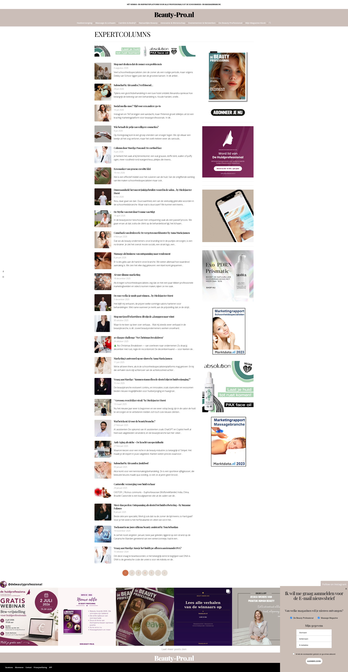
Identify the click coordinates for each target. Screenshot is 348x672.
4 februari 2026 (120, 237)
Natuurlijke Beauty (148, 22)
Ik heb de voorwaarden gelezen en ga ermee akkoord (315, 654)
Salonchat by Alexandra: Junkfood (131, 463)
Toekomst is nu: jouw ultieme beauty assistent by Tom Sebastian (146, 527)
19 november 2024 (122, 531)
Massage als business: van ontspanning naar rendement (142, 253)
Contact (29, 667)
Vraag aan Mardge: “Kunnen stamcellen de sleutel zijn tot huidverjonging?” (152, 379)
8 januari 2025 (120, 512)
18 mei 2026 (119, 173)
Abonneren (19, 667)
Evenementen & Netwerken (201, 22)
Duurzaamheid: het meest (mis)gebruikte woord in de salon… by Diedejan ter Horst (153, 191)
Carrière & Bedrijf (127, 22)
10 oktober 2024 (121, 552)
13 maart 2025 (120, 404)
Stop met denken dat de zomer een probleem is (138, 64)
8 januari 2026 (120, 258)
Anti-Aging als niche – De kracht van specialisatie (139, 442)
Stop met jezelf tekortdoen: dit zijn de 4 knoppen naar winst (144, 316)
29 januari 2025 (120, 488)
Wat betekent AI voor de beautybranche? (134, 421)
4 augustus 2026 (121, 68)
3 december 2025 (121, 299)
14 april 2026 (119, 216)
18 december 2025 (122, 278)
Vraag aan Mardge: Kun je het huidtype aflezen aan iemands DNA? (147, 548)
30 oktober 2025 (121, 320)
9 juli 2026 (118, 131)
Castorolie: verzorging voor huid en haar (134, 484)
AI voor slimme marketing (127, 274)
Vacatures (9, 667)
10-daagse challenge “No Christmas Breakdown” (139, 337)
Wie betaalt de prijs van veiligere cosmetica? (136, 127)
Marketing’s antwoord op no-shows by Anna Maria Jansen (143, 358)
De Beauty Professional (230, 22)
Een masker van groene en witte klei (132, 169)
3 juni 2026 (118, 152)
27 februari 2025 (121, 425)
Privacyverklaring (40, 667)
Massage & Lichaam (105, 22)
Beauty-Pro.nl (174, 14)
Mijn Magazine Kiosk (256, 22)
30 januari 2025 (120, 467)
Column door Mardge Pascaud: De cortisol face (138, 148)
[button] (29, 617)
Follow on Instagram (334, 584)
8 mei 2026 (119, 197)
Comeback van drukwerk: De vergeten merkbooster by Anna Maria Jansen (152, 232)
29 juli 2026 (119, 89)
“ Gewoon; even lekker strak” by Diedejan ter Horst (140, 400)
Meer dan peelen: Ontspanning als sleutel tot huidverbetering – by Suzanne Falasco (152, 506)
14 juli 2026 (119, 110)
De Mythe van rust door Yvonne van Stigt (134, 212)
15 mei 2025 (119, 383)
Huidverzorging (84, 22)
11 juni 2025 (119, 362)
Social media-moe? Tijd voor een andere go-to (137, 106)
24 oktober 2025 (121, 341)
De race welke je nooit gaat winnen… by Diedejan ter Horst (143, 295)
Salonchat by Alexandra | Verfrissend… (133, 85)
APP (50, 667)
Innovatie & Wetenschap (173, 22)
